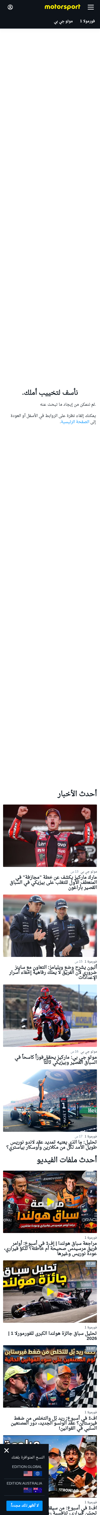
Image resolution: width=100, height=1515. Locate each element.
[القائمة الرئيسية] (91, 7)
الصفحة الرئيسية (75, 422)
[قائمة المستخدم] (10, 7)
